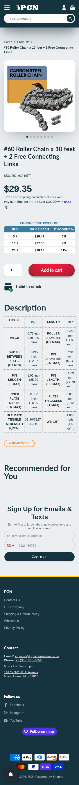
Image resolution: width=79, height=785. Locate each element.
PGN (31, 776)
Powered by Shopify (49, 776)
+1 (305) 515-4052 (29, 660)
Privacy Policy (14, 628)
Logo (27, 7)
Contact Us (12, 600)
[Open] (10, 774)
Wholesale (11, 621)
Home (8, 42)
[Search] (70, 18)
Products (23, 42)
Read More (20, 443)
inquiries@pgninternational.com (37, 656)
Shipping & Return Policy (22, 614)
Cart (72, 7)
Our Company (14, 607)
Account (64, 7)
